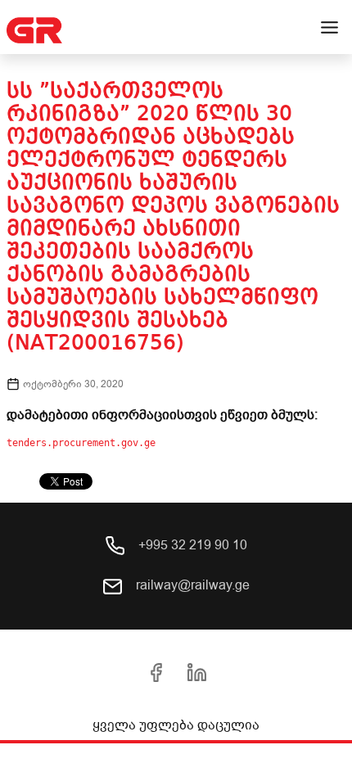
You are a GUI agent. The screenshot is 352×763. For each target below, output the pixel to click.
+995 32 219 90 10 (191, 545)
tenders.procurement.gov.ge (81, 443)
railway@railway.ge (191, 585)
